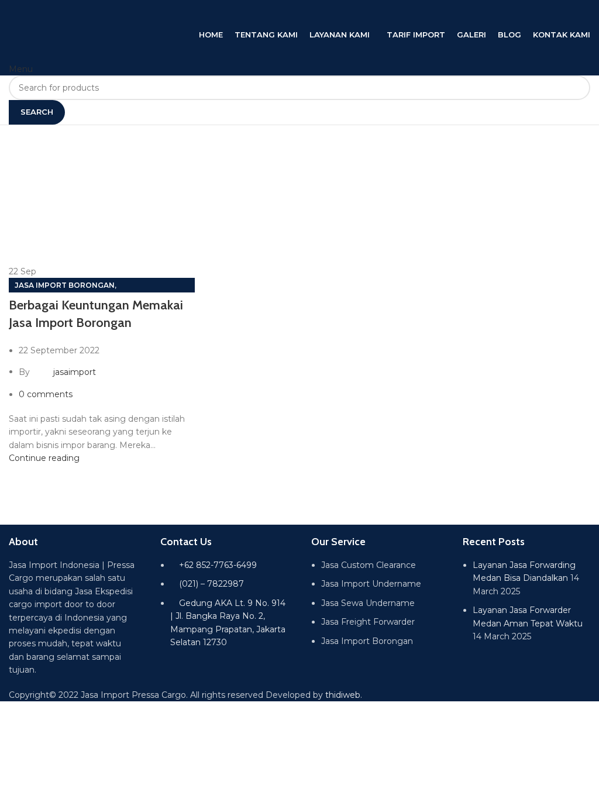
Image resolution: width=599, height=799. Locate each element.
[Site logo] (126, 13)
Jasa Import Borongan (65, 285)
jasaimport (74, 371)
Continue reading (44, 458)
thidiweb (342, 695)
